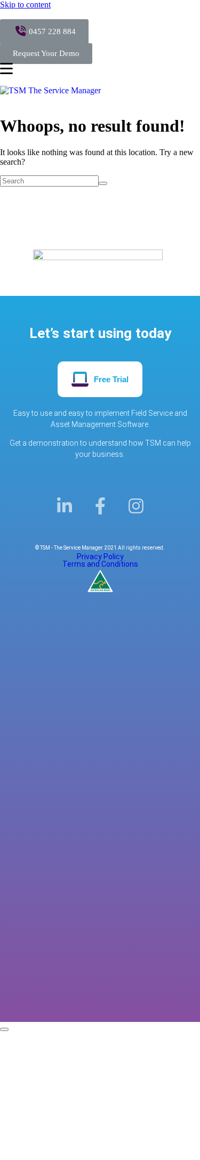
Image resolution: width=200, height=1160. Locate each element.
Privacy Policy (100, 556)
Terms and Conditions (100, 564)
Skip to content (25, 4)
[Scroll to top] (4, 1029)
